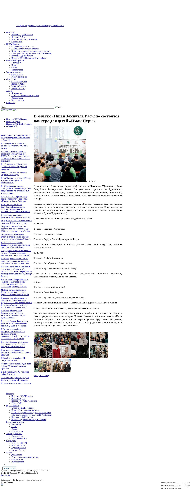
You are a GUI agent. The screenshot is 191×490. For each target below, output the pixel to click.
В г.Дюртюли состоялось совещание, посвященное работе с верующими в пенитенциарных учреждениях (16, 189)
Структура (11, 79)
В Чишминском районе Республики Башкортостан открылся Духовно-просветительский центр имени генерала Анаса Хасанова (15, 334)
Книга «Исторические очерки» (25, 49)
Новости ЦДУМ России (22, 35)
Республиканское (19, 77)
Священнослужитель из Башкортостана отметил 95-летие (15, 216)
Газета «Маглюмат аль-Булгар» (25, 95)
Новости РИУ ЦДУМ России (24, 39)
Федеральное (17, 74)
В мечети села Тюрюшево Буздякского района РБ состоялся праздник (16, 352)
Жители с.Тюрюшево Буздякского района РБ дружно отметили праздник (16, 366)
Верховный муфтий (15, 60)
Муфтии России (18, 86)
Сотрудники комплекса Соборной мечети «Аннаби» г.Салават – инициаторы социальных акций (16, 252)
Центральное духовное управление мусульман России (40, 25)
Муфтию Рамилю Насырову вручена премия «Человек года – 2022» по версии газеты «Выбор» (16, 228)
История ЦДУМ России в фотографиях (28, 58)
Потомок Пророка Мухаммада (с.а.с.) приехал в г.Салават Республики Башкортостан (14, 344)
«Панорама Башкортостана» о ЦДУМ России (31, 53)
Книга (14, 65)
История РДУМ (18, 84)
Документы (16, 93)
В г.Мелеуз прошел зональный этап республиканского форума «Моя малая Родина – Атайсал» (15, 261)
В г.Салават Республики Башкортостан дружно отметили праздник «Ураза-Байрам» (15, 244)
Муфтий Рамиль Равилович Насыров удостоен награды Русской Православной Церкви (15, 292)
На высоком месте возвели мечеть (16, 383)
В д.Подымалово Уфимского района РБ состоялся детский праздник (14, 166)
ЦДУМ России (12, 44)
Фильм (14, 67)
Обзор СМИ (16, 42)
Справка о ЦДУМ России (22, 46)
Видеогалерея (17, 100)
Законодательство (14, 72)
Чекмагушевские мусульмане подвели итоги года (14, 173)
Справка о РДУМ (19, 81)
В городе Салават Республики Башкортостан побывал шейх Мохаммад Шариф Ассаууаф (14, 323)
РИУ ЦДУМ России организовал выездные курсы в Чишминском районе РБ (15, 137)
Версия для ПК (9, 468)
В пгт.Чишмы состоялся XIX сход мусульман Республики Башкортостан (16, 180)
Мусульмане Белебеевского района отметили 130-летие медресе (16, 222)
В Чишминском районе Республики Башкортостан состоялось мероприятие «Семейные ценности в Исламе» (15, 208)
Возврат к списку (41, 375)
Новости (10, 32)
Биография (16, 63)
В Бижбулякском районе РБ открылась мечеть (13, 359)
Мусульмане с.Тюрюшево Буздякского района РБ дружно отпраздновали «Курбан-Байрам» (16, 236)
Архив (9, 91)
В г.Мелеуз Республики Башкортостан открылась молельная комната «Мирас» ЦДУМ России (13, 314)
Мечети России (18, 88)
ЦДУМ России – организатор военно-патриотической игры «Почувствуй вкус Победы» (14, 198)
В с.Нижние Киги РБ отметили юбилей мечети (15, 373)
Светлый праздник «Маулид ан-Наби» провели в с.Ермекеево (15, 378)
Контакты (10, 102)
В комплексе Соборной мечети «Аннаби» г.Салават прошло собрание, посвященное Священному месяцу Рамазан (14, 283)
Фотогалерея (17, 70)
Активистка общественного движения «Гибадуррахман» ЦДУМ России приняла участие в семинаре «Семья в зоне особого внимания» (16, 156)
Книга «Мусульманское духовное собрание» (31, 51)
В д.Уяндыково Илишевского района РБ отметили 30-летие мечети (14, 145)
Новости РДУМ (18, 37)
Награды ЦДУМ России (22, 56)
